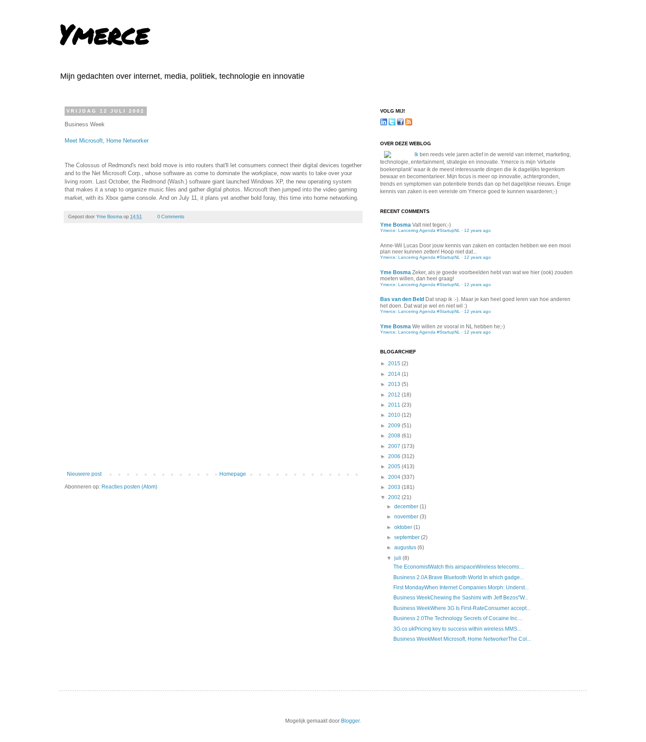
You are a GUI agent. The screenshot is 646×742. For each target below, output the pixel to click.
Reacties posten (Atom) (129, 487)
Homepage (232, 474)
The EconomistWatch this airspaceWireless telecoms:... (458, 567)
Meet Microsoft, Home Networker (107, 140)
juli (398, 558)
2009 (395, 425)
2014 (395, 374)
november (407, 517)
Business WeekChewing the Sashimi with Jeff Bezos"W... (460, 598)
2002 (395, 497)
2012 (395, 395)
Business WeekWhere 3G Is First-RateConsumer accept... (461, 608)
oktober (404, 527)
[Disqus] (213, 353)
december (407, 506)
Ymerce (104, 33)
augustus (405, 547)
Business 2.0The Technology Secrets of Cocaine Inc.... (458, 618)
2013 (395, 384)
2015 (395, 363)
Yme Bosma (109, 216)
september (407, 537)
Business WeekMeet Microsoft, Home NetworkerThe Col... (462, 639)
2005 (395, 466)
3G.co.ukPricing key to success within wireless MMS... (457, 629)
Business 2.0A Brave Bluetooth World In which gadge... (458, 577)
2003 (395, 487)
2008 (395, 436)
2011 (395, 405)
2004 (395, 477)
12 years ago (477, 230)
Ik (416, 154)
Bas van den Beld (402, 299)
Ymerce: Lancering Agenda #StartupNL (420, 230)
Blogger (350, 721)
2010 (395, 415)
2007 (395, 446)
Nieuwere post (84, 474)
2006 (395, 456)
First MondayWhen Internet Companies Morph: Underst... (461, 587)
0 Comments (171, 216)
